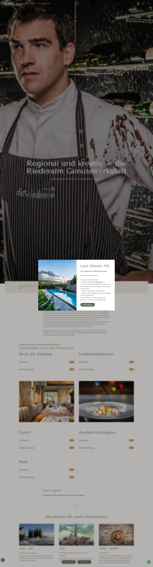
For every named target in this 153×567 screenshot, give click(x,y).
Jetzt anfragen (87, 304)
